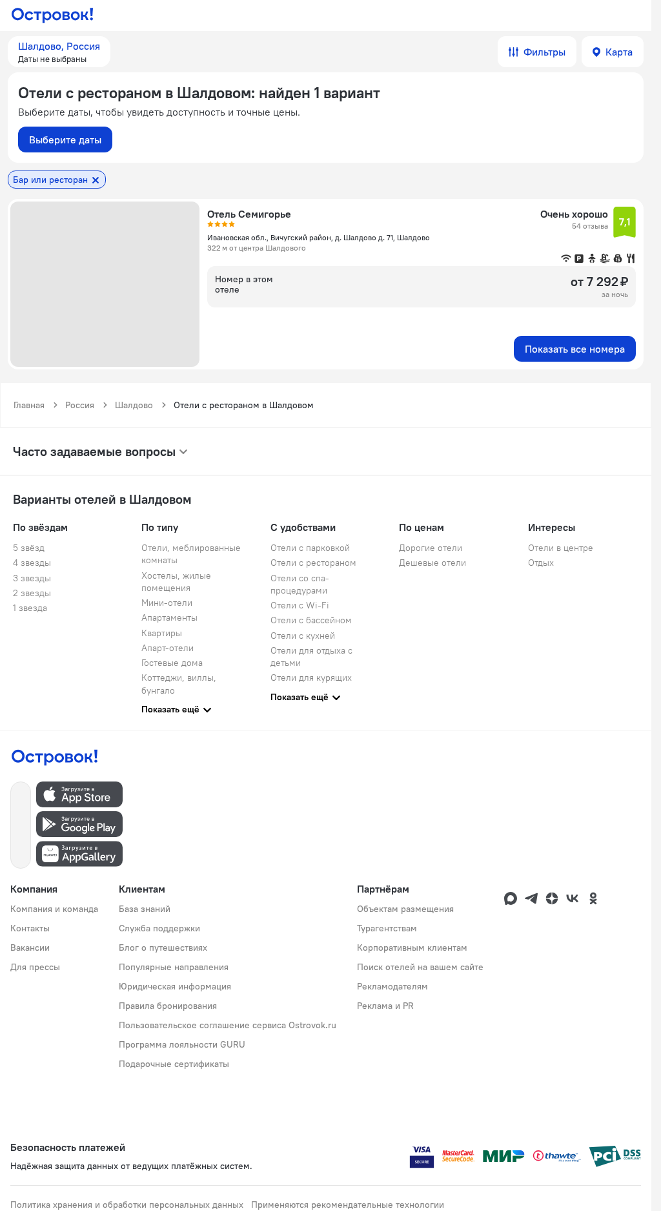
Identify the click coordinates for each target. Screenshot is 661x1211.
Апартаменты (169, 617)
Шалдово (134, 405)
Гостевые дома (172, 662)
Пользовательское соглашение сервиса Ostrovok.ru (227, 1025)
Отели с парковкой (310, 548)
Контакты (30, 928)
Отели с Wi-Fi (299, 605)
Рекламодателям (392, 986)
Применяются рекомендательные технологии (347, 1204)
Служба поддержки (159, 928)
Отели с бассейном (311, 620)
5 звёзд (29, 548)
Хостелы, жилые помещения (176, 582)
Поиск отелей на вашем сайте (420, 967)
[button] (59, 51)
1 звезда (30, 608)
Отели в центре (560, 548)
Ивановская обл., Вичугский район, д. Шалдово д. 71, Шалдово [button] (318, 237)
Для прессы (35, 967)
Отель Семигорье (249, 213)
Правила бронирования (168, 1005)
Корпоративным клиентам (412, 947)
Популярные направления (174, 967)
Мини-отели (166, 602)
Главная (29, 405)
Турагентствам (387, 928)
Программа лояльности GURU (182, 1044)
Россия (79, 405)
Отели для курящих (311, 677)
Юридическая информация (175, 986)
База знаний (144, 909)
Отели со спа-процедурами (299, 584)
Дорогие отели (430, 548)
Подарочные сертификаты (174, 1064)
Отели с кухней (302, 635)
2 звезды (32, 593)
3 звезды (32, 578)
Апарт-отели (167, 648)
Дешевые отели (432, 562)
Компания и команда (54, 909)
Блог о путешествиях (163, 947)
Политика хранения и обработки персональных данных (126, 1204)
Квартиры (161, 633)
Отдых (541, 562)
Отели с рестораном (313, 562)
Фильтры (544, 51)
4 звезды (32, 562)
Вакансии (30, 947)
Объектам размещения (405, 909)
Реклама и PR (385, 1005)
